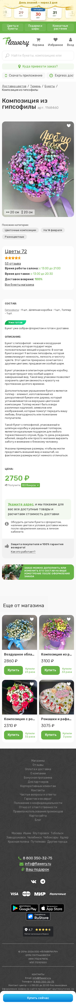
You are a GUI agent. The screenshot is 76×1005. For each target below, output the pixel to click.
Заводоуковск (16, 837)
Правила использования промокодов (38, 811)
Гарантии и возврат (38, 799)
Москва (17, 833)
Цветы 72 (16, 251)
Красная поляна (18, 841)
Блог (38, 820)
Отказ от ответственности (38, 807)
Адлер (64, 837)
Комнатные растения (60, 27)
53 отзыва (13, 264)
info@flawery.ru (42, 978)
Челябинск (34, 837)
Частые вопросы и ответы (38, 794)
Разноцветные (14, 236)
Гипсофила (12, 309)
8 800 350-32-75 (37, 858)
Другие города (57, 841)
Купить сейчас (38, 998)
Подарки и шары (35, 27)
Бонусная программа (38, 777)
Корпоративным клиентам (38, 786)
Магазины (38, 760)
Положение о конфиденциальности (38, 803)
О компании (38, 773)
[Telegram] (42, 881)
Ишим (27, 833)
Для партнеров (38, 782)
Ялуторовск (41, 833)
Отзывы (38, 765)
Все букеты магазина (19, 284)
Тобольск (57, 833)
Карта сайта (38, 815)
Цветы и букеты (12, 27)
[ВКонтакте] (33, 881)
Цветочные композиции (20, 230)
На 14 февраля (53, 230)
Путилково (38, 841)
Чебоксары (50, 837)
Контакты (38, 790)
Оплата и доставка (38, 769)
